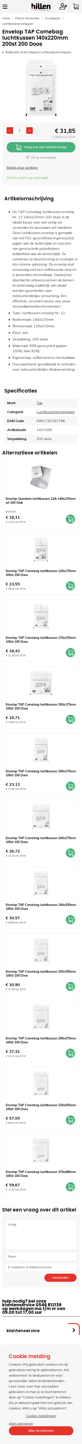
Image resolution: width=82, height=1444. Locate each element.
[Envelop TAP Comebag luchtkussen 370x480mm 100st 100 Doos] (41, 1150)
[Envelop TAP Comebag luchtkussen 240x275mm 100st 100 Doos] (41, 816)
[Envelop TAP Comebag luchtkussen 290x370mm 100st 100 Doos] (41, 1016)
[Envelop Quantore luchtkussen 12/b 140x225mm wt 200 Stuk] (41, 477)
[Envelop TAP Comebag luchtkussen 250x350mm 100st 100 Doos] (41, 950)
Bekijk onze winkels (22, 167)
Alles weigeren (21, 1423)
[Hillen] (40, 9)
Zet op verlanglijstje (43, 157)
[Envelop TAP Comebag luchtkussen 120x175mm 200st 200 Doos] (41, 549)
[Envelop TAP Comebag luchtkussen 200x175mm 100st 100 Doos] (41, 683)
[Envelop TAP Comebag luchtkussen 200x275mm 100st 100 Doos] (41, 749)
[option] (41, 87)
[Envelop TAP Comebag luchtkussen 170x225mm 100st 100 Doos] (41, 616)
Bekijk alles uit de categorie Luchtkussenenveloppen (38, 52)
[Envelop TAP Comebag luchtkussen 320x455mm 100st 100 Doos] (41, 1083)
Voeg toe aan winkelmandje (45, 147)
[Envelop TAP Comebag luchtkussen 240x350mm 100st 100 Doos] (41, 883)
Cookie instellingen (41, 1416)
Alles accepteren (41, 1430)
